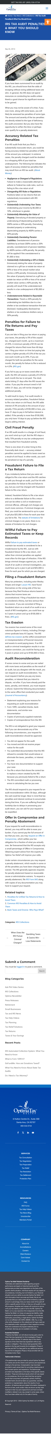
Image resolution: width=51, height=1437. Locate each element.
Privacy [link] (7, 1411)
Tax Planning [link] (10, 1022)
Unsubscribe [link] (25, 1216)
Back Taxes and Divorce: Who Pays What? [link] (25, 910)
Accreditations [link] (25, 1247)
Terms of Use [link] (15, 1411)
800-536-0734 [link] (26, 1126)
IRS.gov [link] (17, 366)
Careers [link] (25, 1250)
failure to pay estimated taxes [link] (24, 542)
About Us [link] (25, 1243)
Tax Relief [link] (25, 1168)
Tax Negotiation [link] (25, 1161)
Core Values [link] (25, 1258)
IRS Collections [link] (28, 16)
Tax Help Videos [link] (12, 1018)
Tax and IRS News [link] (13, 1013)
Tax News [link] (17, 16)
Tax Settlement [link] (25, 1175)
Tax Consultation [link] (25, 1158)
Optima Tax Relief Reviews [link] (31, 1411)
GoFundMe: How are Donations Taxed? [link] (22, 1063)
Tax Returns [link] (10, 1031)
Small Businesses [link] (13, 1009)
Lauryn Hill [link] (26, 585)
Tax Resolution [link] (25, 1172)
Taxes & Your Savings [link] (14, 1035)
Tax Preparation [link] (26, 1165)
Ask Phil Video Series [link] (14, 987)
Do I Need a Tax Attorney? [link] (16, 1075)
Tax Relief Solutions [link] (14, 1027)
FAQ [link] (25, 1202)
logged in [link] (21, 967)
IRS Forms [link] (25, 1206)
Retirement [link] (10, 1005)
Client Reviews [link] (25, 1254)
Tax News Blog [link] (25, 1213)
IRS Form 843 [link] (32, 879)
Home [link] (9, 16)
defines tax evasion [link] (13, 637)
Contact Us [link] (25, 1261)
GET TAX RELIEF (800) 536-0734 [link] (25, 2)
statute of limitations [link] (31, 518)
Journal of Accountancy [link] (16, 695)
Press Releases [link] (12, 1000)
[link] (48, 22)
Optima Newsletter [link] (13, 996)
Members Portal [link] (26, 1220)
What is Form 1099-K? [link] (15, 1059)
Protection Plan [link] (25, 1179)
